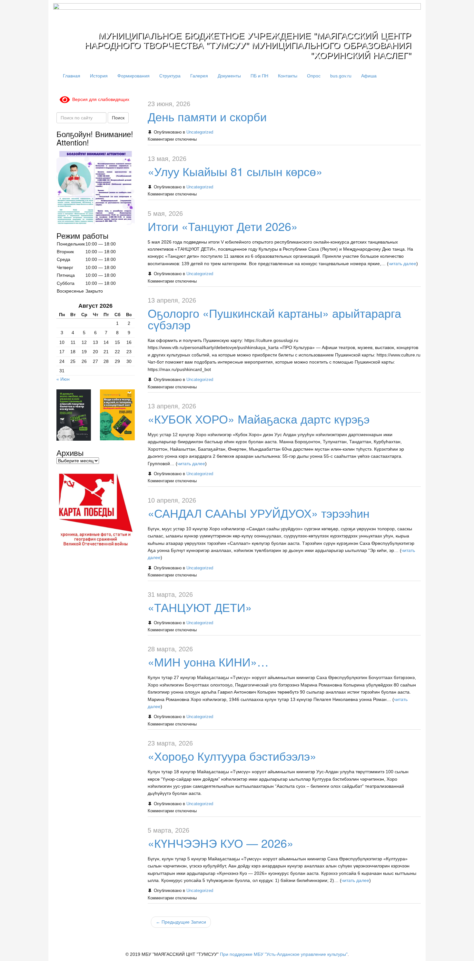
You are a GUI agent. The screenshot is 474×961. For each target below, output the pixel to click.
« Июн (63, 379)
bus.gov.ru (340, 75)
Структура (170, 75)
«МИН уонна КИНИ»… (208, 661)
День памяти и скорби (207, 116)
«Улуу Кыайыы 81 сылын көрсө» (235, 171)
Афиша (369, 75)
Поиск (118, 117)
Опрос (314, 75)
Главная (71, 75)
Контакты (287, 75)
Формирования (133, 75)
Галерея (199, 75)
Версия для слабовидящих (99, 99)
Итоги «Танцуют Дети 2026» (223, 226)
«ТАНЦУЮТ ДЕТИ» (200, 607)
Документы (229, 75)
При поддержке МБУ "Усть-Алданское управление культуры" (284, 954)
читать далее (402, 263)
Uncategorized (199, 132)
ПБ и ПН (259, 75)
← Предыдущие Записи (181, 922)
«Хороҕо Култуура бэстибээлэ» (232, 755)
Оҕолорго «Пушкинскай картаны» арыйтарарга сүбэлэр (274, 319)
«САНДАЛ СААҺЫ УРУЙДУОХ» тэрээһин (259, 513)
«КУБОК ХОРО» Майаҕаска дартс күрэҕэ (259, 418)
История (99, 75)
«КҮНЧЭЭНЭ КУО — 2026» (220, 843)
